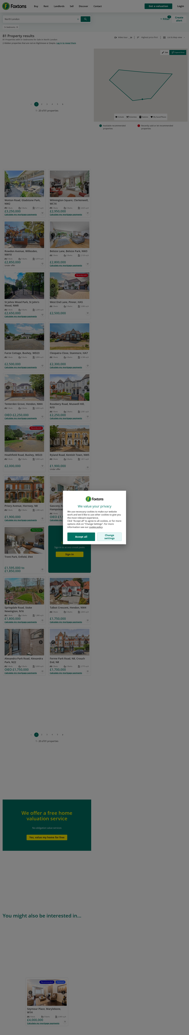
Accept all (81, 536)
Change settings (109, 536)
